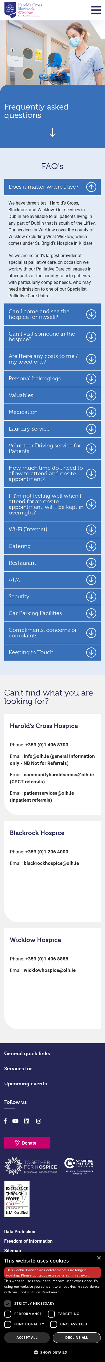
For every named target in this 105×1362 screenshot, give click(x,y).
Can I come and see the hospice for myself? (39, 314)
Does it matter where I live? (43, 187)
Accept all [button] (27, 1337)
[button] (52, 1352)
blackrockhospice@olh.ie (51, 863)
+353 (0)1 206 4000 (46, 852)
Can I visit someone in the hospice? (42, 337)
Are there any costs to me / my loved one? (43, 359)
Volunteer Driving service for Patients (45, 448)
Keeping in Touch (31, 652)
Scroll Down (53, 132)
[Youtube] (15, 1121)
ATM (14, 579)
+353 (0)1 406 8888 (46, 959)
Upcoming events (25, 1083)
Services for (18, 1068)
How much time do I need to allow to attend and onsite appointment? (46, 473)
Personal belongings (35, 378)
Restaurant (22, 563)
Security (19, 596)
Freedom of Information (28, 1241)
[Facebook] (5, 1121)
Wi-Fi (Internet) (28, 529)
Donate (29, 1143)
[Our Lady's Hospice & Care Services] (23, 10)
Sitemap (12, 1250)
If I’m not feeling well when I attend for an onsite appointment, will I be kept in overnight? (46, 504)
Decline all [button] (76, 1337)
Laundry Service (29, 429)
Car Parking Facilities (35, 613)
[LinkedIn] (26, 1121)
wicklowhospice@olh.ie (50, 970)
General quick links (27, 1053)
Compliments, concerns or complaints (43, 633)
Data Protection (19, 1231)
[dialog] (52, 1307)
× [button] (99, 1258)
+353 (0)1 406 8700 (46, 745)
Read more (51, 1292)
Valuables (21, 395)
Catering (20, 546)
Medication (23, 412)
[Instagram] (38, 1120)
